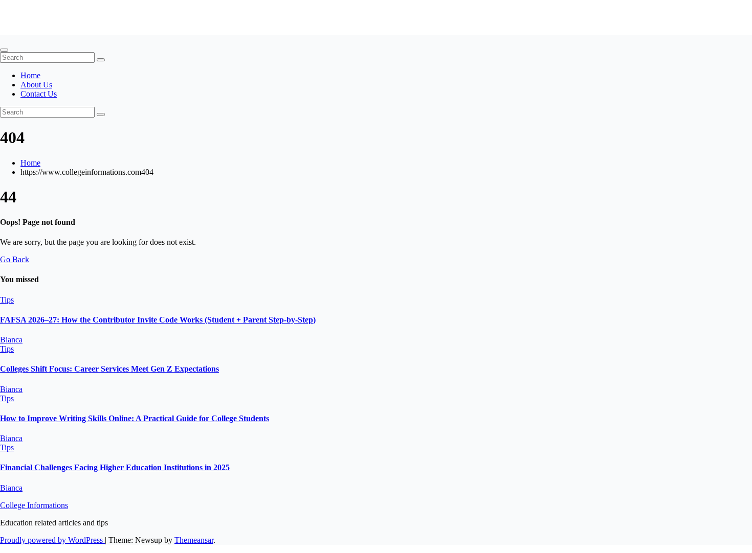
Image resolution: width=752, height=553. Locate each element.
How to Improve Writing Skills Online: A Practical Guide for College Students (134, 418)
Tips (7, 299)
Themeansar (193, 540)
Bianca (11, 339)
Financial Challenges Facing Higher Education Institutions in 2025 (115, 467)
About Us (36, 84)
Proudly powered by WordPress (52, 540)
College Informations (34, 12)
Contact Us (38, 93)
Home (30, 75)
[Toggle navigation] (4, 50)
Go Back (14, 259)
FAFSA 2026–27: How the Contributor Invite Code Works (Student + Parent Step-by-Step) (158, 319)
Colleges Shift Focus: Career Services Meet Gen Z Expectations (109, 368)
